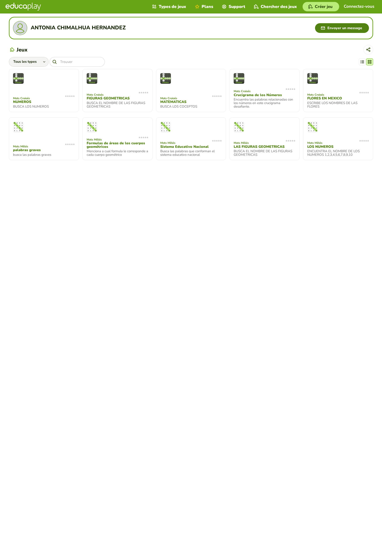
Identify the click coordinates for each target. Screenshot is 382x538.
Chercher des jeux (279, 7)
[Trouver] (54, 61)
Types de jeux (172, 7)
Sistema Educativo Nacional (184, 146)
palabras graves (27, 150)
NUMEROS (22, 102)
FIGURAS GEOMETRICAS (108, 98)
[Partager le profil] (368, 50)
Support (237, 7)
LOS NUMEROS (320, 146)
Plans (207, 7)
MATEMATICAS (173, 102)
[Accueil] (23, 7)
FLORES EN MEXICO (324, 98)
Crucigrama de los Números (258, 95)
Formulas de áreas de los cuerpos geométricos (116, 144)
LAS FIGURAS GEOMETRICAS (259, 146)
